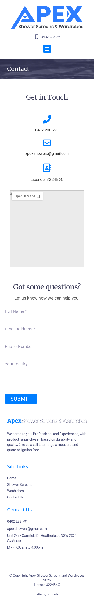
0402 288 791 (47, 130)
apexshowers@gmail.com (47, 153)
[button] (47, 49)
